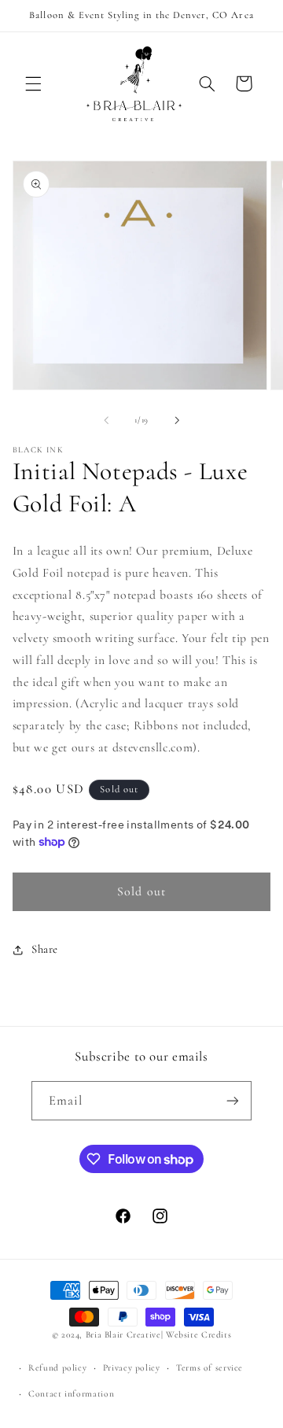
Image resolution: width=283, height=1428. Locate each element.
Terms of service (209, 1367)
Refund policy (57, 1367)
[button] (33, 83)
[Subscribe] (233, 1100)
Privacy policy (131, 1367)
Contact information (71, 1393)
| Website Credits (196, 1334)
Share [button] (44, 949)
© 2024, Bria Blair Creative (106, 1334)
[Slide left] (106, 420)
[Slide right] (177, 420)
